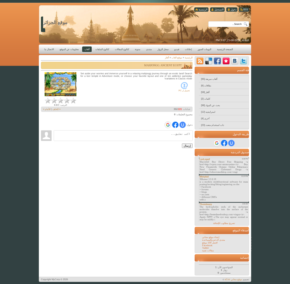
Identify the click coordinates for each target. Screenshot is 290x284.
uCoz (227, 279)
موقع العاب (177, 57)
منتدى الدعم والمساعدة (213, 240)
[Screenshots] (60, 84)
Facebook (207, 245)
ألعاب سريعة (211, 79)
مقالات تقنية (208, 250)
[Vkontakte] (234, 61)
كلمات (207, 98)
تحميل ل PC (184, 90)
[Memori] (226, 61)
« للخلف (56, 109)
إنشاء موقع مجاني (210, 237)
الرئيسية (189, 57)
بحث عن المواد (213, 105)
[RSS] (200, 61)
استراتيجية (210, 112)
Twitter (205, 248)
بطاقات (207, 85)
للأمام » (47, 109)
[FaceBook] (217, 61)
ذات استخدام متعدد (215, 125)
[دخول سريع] (182, 125)
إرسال (187, 145)
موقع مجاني (236, 279)
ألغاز (167, 57)
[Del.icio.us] (208, 61)
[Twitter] (243, 61)
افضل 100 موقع (210, 242)
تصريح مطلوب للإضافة (224, 223)
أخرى (207, 118)
